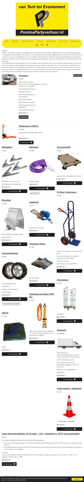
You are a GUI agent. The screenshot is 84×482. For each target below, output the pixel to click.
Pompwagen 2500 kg (28, 126)
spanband (34, 202)
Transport (23, 75)
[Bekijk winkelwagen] (47, 44)
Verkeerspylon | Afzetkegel (69, 388)
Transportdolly (64, 147)
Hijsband (33, 147)
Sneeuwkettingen (10, 253)
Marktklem (7, 147)
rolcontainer (62, 280)
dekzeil (5, 312)
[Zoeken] (42, 44)
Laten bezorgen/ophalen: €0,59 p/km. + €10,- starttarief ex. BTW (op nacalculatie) (41, 433)
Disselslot (6, 200)
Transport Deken (37, 244)
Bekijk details (23, 113)
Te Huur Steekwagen (67, 192)
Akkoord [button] (77, 479)
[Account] (37, 44)
